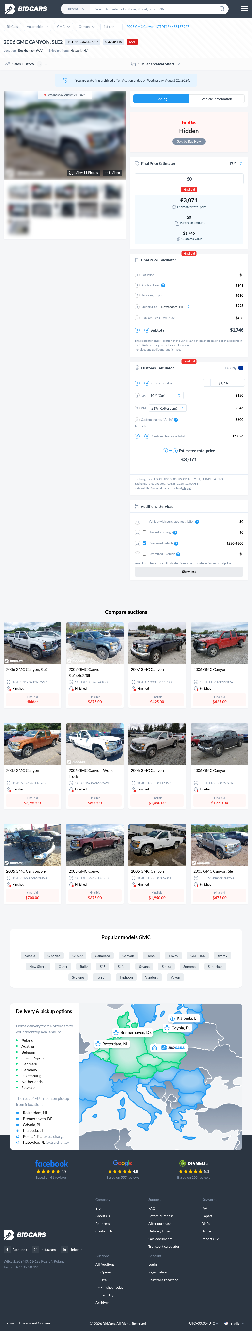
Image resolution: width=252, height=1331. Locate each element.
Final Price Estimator (158, 163)
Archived (102, 1302)
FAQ (151, 1208)
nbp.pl (186, 488)
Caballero (102, 956)
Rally (84, 966)
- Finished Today (109, 1287)
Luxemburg (31, 1075)
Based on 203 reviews (193, 1177)
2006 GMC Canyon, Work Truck (91, 773)
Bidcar (207, 1231)
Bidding (161, 99)
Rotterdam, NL (35, 1112)
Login (152, 1264)
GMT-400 (197, 956)
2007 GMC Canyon (147, 669)
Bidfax (206, 1223)
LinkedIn (75, 1249)
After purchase (159, 1223)
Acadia (30, 956)
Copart (207, 1216)
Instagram (48, 1249)
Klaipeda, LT (33, 1130)
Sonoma (189, 966)
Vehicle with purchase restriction (172, 521)
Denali (151, 956)
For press (102, 1223)
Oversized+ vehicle (162, 554)
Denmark (29, 1063)
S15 (103, 966)
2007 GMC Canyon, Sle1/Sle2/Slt (85, 672)
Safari (122, 966)
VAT (144, 408)
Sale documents (160, 1239)
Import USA (211, 1239)
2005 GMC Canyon (147, 770)
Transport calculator (164, 1246)
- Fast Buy (104, 1295)
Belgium (28, 1052)
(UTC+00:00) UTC (202, 1323)
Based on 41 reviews (51, 1177)
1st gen (109, 27)
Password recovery (163, 1280)
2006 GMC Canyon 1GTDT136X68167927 (157, 27)
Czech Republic (34, 1058)
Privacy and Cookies (34, 1323)
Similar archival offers (156, 64)
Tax (143, 395)
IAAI (132, 42)
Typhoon (126, 977)
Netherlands (32, 1081)
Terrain (101, 977)
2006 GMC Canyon (209, 669)
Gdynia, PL (32, 1124)
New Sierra (37, 966)
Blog (98, 1208)
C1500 (77, 956)
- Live (101, 1280)
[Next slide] (118, 135)
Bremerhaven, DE (37, 1118)
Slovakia (28, 1087)
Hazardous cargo (161, 532)
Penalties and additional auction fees (158, 349)
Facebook (19, 1249)
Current (72, 9)
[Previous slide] (12, 135)
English (236, 1323)
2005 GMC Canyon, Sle (26, 871)
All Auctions (104, 1264)
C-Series (53, 956)
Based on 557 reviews (122, 1177)
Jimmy (222, 956)
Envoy (173, 956)
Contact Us (103, 1231)
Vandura (151, 977)
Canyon (84, 27)
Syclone (78, 977)
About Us (102, 1216)
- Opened (103, 1272)
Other (63, 966)
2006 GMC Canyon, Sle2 (27, 669)
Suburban (215, 966)
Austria (27, 1046)
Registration (157, 1272)
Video (116, 173)
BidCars (12, 27)
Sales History (26, 64)
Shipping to (149, 307)
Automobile (35, 27)
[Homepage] (26, 9)
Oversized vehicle (161, 543)
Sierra (166, 966)
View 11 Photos (87, 173)
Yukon (175, 977)
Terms (9, 1323)
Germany (29, 1069)
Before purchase (160, 1216)
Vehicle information (217, 99)
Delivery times (159, 1231)
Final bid (189, 189)
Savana (144, 966)
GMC (61, 27)
